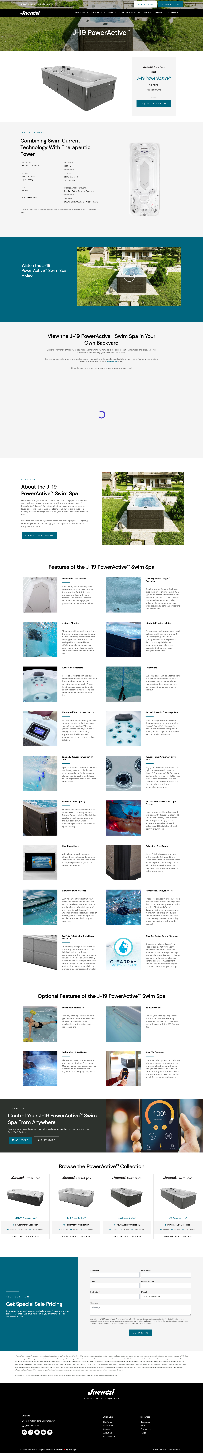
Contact (173, 12)
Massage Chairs (128, 12)
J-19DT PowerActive (25, 1218)
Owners (158, 12)
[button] (145, 4)
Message (94, 1303)
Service (146, 12)
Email (92, 1281)
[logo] (30, 13)
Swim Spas (96, 12)
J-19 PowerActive (177, 1218)
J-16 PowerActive (126, 1218)
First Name (94, 1270)
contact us (112, 361)
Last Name (145, 1270)
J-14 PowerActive (76, 1218)
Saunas (112, 12)
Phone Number (147, 1281)
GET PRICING (140, 1332)
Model (144, 1292)
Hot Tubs (80, 12)
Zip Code (94, 1292)
